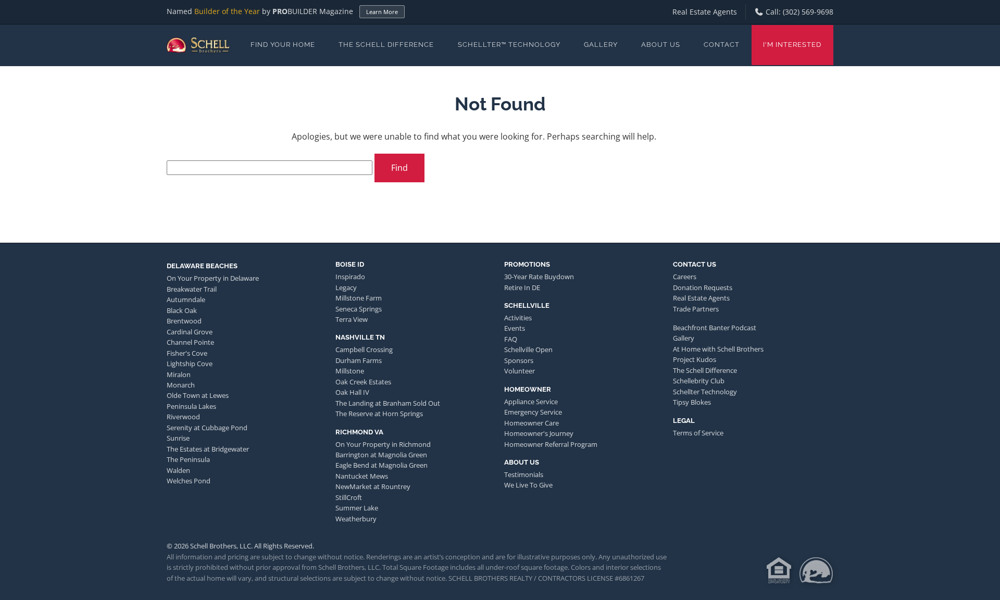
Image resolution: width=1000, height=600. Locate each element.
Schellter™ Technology (509, 44)
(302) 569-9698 (808, 12)
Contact (722, 44)
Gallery (601, 44)
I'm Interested (792, 44)
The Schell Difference (386, 44)
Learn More (382, 12)
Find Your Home (283, 44)
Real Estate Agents (704, 12)
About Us (660, 44)
